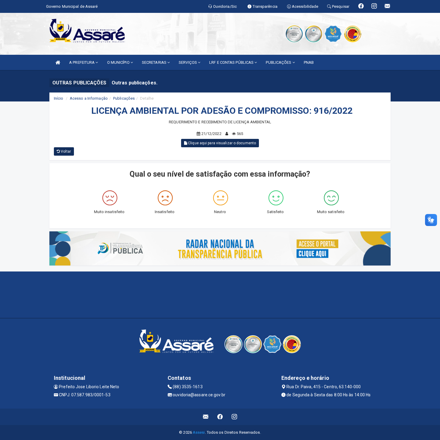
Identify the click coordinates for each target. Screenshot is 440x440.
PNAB (309, 62)
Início (58, 98)
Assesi (199, 432)
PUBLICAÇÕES (279, 62)
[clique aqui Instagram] (234, 417)
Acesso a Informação (89, 98)
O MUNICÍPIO (119, 62)
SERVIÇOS (188, 62)
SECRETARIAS (154, 62)
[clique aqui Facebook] (220, 417)
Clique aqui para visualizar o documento (221, 143)
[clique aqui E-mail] (206, 417)
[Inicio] (57, 62)
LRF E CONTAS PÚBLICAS (231, 62)
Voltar (65, 151)
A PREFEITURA (82, 62)
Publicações (124, 98)
